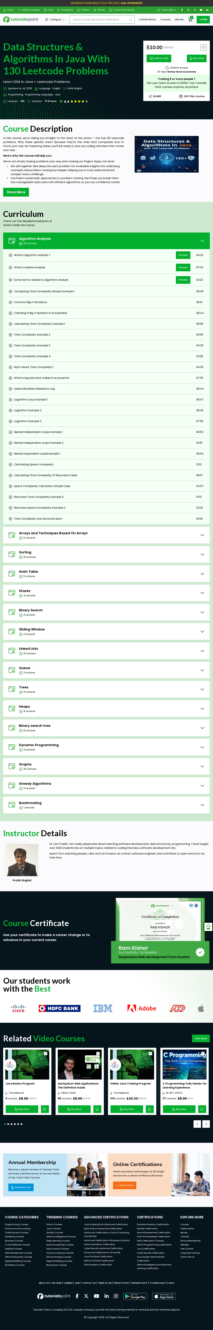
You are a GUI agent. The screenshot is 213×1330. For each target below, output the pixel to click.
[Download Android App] (135, 1296)
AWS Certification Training (150, 1240)
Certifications (147, 19)
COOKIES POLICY (158, 1283)
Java (57, 94)
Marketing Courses (14, 1236)
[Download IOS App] (164, 1296)
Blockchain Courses (56, 1265)
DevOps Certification (147, 1228)
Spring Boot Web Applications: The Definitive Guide (78, 1085)
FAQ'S (171, 1283)
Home (10, 9)
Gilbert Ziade (68, 1092)
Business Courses (14, 1240)
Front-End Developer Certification (153, 1236)
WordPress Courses (15, 1265)
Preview (183, 255)
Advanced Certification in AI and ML (102, 1252)
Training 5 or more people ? (176, 79)
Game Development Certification (153, 1232)
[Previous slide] (197, 1124)
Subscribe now (23, 1187)
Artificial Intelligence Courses (61, 1236)
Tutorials (184, 1236)
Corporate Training (124, 9)
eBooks (179, 19)
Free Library (67, 9)
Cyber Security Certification (151, 1252)
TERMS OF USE (105, 1283)
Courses (165, 19)
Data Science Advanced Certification (103, 1228)
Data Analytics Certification (98, 1264)
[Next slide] (206, 1124)
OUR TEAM (56, 1283)
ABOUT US (44, 1283)
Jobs (50, 9)
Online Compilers (31, 9)
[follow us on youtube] (96, 1296)
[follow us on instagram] (116, 1296)
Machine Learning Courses (60, 1244)
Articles (101, 9)
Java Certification (146, 1248)
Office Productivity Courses (18, 1256)
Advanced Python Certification (99, 1244)
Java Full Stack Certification (98, 1256)
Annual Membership (190, 1240)
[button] (5, 1124)
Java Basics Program (20, 1084)
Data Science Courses (57, 1248)
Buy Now (199, 58)
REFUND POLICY (139, 1283)
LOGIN (203, 19)
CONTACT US (89, 1283)
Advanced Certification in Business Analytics (107, 1240)
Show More (16, 192)
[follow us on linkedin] (107, 1296)
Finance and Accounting (17, 1228)
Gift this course (194, 96)
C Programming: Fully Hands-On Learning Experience (185, 1085)
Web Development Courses (18, 1252)
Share (157, 96)
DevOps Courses (54, 1232)
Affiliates (184, 1244)
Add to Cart (161, 58)
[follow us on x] (86, 1296)
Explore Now (126, 1185)
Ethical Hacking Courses (58, 1256)
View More (201, 1038)
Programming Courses (16, 1224)
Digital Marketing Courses (18, 1261)
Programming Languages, (39, 94)
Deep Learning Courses (58, 1240)
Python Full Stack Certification (99, 1260)
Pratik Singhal (74, 88)
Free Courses (186, 1248)
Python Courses (54, 1224)
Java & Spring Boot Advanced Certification (106, 1224)
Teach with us (168, 9)
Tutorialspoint (16, 1092)
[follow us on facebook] (77, 1296)
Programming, (16, 94)
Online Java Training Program (130, 1084)
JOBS (77, 1283)
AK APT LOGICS (174, 1092)
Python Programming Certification (154, 1244)
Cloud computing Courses (60, 1252)
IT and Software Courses (17, 1244)
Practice (85, 9)
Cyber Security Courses (17, 1232)
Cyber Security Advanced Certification (103, 1248)
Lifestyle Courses (13, 1248)
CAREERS (68, 1283)
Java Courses (53, 1228)
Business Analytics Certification (153, 1224)
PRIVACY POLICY (122, 1283)
